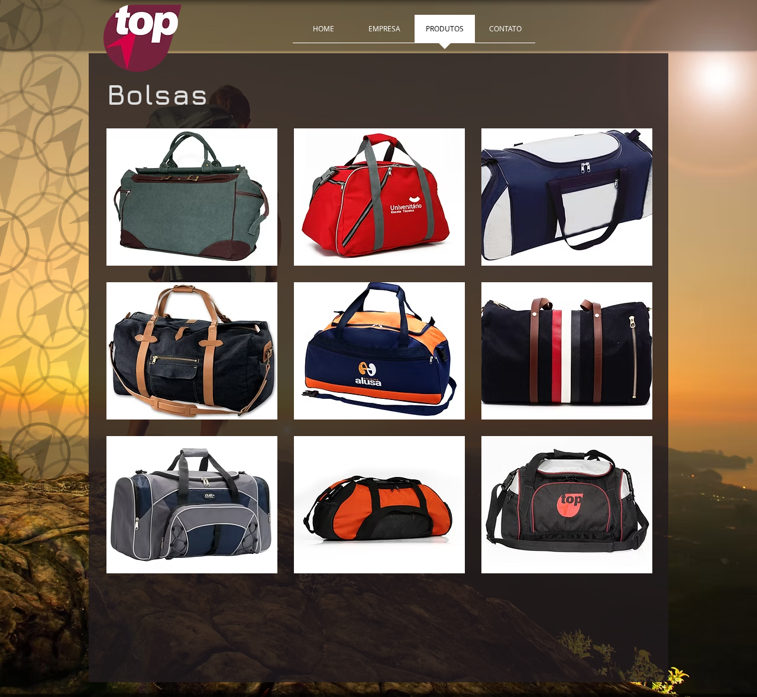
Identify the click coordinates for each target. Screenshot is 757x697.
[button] (191, 197)
